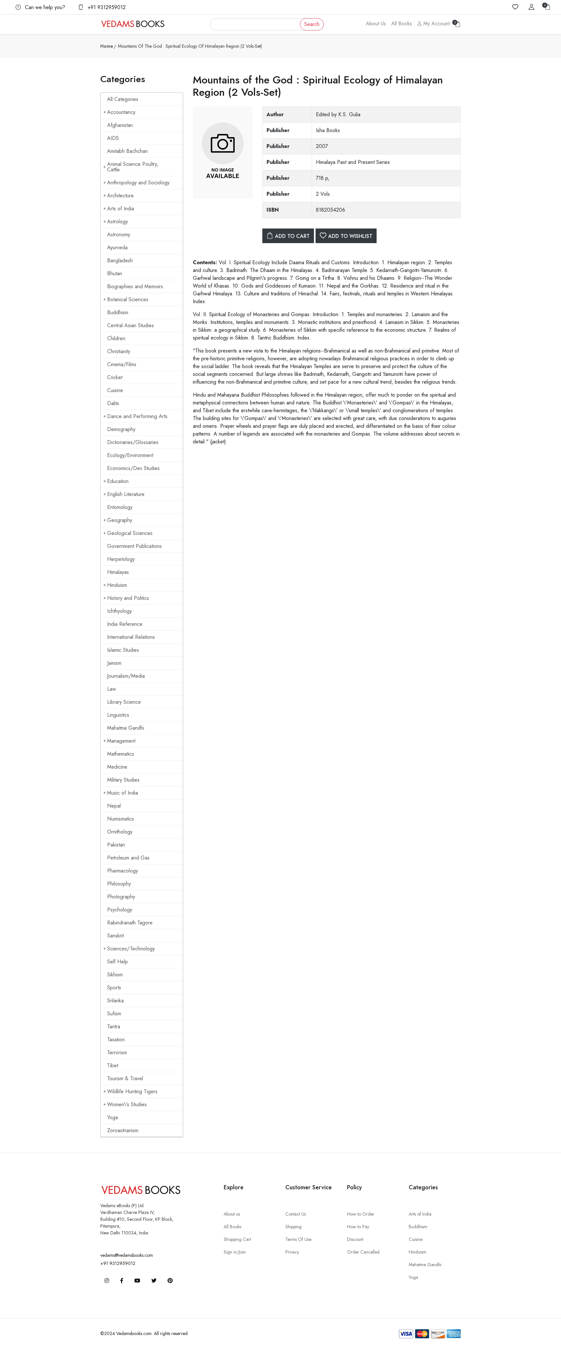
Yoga (112, 1117)
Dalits (113, 403)
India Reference (125, 624)
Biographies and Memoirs (135, 286)
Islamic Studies (123, 650)
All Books (401, 23)
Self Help (117, 961)
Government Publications (134, 546)
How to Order (360, 1214)
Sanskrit (115, 935)
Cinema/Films (121, 364)
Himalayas (118, 572)
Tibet (112, 1065)
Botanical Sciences (127, 299)
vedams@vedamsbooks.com (126, 1255)
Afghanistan (120, 125)
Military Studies (123, 780)
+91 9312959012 (106, 7)
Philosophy (119, 883)
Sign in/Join (235, 1252)
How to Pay (358, 1226)
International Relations (131, 637)
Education (118, 481)
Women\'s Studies (127, 1104)
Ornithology (119, 831)
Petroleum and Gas (128, 857)
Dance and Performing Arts (137, 416)
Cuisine (115, 390)
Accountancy (121, 112)
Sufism (114, 1013)
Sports (114, 987)
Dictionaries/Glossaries (132, 442)
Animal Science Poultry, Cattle (132, 166)
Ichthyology (119, 611)
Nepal (114, 806)
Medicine (117, 767)
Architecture (120, 195)
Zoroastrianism (122, 1130)
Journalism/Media (126, 676)
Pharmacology (122, 870)
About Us (376, 23)
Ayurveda (117, 247)
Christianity (118, 351)
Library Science (124, 702)
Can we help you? (44, 7)
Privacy (292, 1252)
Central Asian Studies (130, 325)
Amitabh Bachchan (127, 151)
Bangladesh (120, 260)
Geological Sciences (130, 533)
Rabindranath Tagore (130, 922)
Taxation (116, 1039)
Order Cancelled (363, 1252)
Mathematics (120, 754)
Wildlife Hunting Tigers (132, 1091)
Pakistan (116, 844)
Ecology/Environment (130, 455)
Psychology (119, 909)
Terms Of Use (298, 1239)
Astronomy (118, 234)
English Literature (125, 494)
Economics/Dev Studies (133, 468)
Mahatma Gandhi (125, 728)
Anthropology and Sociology (138, 182)
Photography (121, 896)
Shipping (293, 1226)
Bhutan (114, 273)
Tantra (113, 1026)
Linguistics (118, 715)
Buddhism (117, 312)
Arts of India (120, 208)
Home (106, 46)
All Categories (122, 99)
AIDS (113, 138)
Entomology (119, 507)
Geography (119, 520)
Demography (121, 429)
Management (121, 741)
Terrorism (117, 1052)
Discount (355, 1239)
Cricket (114, 377)
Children (116, 338)
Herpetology (121, 559)
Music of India (122, 793)
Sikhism (115, 974)
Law (111, 689)
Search (311, 24)
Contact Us (295, 1214)
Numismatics (120, 819)
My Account (436, 23)
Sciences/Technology (131, 948)
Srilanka (115, 1000)
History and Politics (128, 598)
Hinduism (117, 585)
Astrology (117, 221)
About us (232, 1214)
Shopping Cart (237, 1239)
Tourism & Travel (125, 1078)
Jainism (114, 663)
